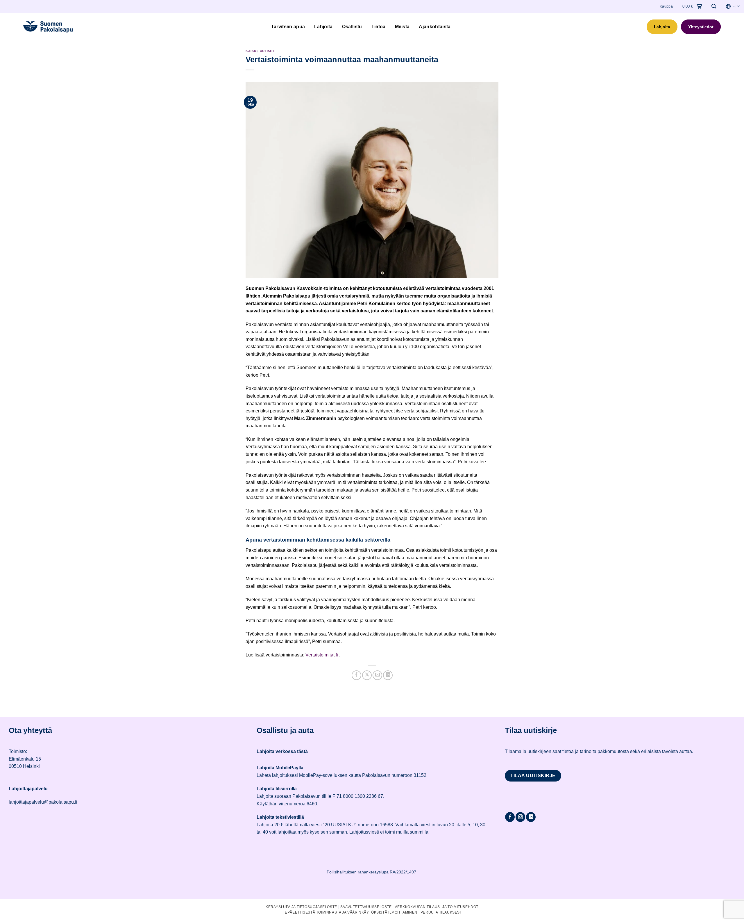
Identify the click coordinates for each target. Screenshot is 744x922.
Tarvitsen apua (288, 26)
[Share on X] (367, 675)
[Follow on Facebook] (510, 817)
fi (734, 6)
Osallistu (352, 26)
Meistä (402, 26)
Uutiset (267, 51)
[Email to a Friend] (377, 675)
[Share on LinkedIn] (388, 675)
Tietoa (378, 26)
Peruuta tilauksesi (441, 912)
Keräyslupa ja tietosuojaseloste (301, 907)
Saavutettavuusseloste (366, 907)
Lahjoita (323, 26)
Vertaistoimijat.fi (321, 654)
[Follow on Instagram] (520, 817)
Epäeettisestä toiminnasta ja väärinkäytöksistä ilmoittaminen (351, 912)
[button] (713, 6)
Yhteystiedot (700, 26)
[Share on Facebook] (356, 675)
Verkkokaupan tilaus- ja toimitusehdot (436, 907)
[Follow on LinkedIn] (531, 817)
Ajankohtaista (434, 26)
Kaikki (251, 51)
